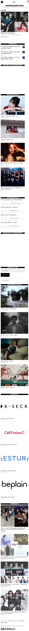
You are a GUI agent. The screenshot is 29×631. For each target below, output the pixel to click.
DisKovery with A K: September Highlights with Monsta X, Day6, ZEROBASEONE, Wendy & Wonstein (13, 529)
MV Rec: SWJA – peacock (7, 387)
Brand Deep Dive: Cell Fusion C (9, 444)
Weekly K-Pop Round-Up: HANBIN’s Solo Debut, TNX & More (12, 188)
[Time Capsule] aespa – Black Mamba (12, 199)
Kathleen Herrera (14, 210)
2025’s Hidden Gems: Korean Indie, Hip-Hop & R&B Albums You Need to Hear (14, 557)
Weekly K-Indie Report (8, 33)
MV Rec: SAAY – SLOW (7, 361)
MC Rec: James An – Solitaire (9, 207)
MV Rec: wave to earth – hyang (9, 335)
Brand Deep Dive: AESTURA (8, 471)
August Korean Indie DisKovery (9, 116)
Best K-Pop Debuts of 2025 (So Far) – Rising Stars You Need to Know (14, 585)
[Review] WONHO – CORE (9, 222)
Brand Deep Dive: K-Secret (8, 418)
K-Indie (3, 10)
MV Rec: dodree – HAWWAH (8, 309)
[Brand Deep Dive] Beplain (8, 497)
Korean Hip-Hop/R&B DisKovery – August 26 (12, 163)
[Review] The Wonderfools (8, 215)
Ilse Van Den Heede (15, 34)
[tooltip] (2, 629)
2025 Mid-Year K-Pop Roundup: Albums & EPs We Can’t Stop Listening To (14, 613)
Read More (4, 36)
